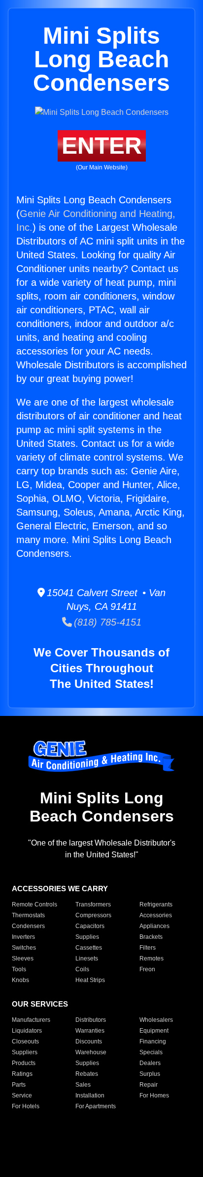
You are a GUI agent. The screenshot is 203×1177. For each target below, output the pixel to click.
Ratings (22, 1073)
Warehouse (90, 1052)
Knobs (20, 980)
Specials (151, 1052)
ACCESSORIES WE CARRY (60, 888)
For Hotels (25, 1106)
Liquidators (27, 1030)
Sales (83, 1084)
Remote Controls (34, 904)
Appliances (154, 926)
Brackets (151, 936)
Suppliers (24, 1052)
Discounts (88, 1041)
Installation (89, 1095)
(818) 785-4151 (106, 622)
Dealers (150, 1063)
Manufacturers (31, 1019)
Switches (24, 947)
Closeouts (25, 1041)
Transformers (93, 904)
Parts (19, 1084)
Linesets (86, 958)
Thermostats (28, 915)
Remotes (151, 958)
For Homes (154, 1095)
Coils (82, 969)
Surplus (149, 1073)
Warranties (89, 1030)
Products (23, 1063)
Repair (148, 1084)
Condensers (28, 926)
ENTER (102, 146)
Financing (152, 1041)
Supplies (87, 936)
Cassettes (88, 947)
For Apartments (95, 1106)
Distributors (90, 1019)
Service (22, 1095)
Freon (147, 969)
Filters (147, 947)
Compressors (93, 915)
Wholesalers (156, 1019)
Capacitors (89, 926)
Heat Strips (90, 980)
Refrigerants (155, 904)
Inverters (23, 936)
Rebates (86, 1073)
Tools (19, 969)
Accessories (155, 915)
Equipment (154, 1030)
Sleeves (23, 958)
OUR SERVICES (40, 1004)
